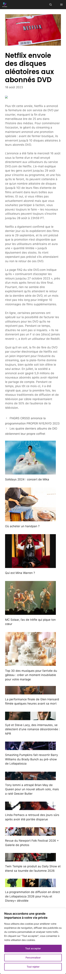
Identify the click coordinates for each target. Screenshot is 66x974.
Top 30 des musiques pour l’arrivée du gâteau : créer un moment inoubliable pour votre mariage (31, 675)
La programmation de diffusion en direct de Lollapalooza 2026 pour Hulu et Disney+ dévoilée (32, 896)
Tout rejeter (33, 966)
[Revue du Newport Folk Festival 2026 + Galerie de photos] (30, 833)
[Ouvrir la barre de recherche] (50, 4)
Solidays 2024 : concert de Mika (27, 479)
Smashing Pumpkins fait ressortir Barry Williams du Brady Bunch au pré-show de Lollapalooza (31, 759)
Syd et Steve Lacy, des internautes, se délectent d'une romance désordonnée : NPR (32, 729)
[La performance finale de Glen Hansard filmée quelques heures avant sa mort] (30, 692)
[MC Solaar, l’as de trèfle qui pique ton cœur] (30, 612)
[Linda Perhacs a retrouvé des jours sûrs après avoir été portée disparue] (30, 808)
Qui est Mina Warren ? (20, 573)
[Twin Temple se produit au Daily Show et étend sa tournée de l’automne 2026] (30, 859)
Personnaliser (33, 957)
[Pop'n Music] (5, 4)
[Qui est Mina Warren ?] (30, 565)
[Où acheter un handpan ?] (30, 519)
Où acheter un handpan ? (22, 526)
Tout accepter (33, 948)
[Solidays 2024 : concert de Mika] (30, 472)
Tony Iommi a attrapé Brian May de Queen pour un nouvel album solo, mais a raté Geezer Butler (32, 789)
